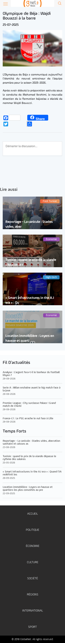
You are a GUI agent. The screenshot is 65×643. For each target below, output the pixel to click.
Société (32, 578)
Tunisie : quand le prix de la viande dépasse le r (30, 262)
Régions (32, 594)
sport (32, 627)
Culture (32, 562)
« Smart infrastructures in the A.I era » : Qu (29, 300)
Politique (32, 529)
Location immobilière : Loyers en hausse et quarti (29, 338)
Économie (32, 546)
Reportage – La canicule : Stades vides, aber (29, 224)
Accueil (32, 513)
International (32, 610)
